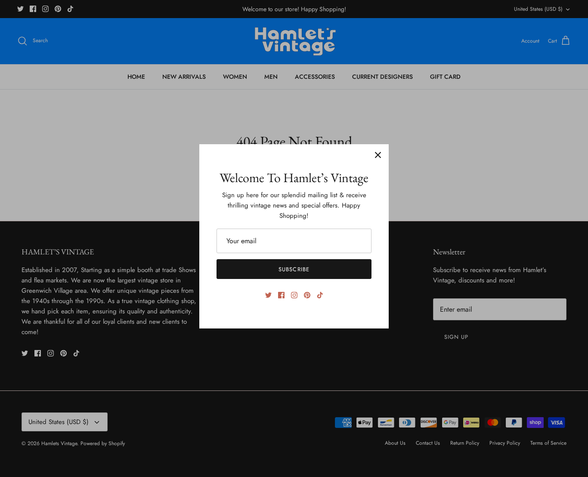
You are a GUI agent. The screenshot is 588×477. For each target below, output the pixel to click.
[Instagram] (294, 295)
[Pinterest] (307, 295)
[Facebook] (281, 295)
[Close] (377, 155)
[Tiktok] (320, 295)
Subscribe (294, 269)
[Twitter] (268, 295)
